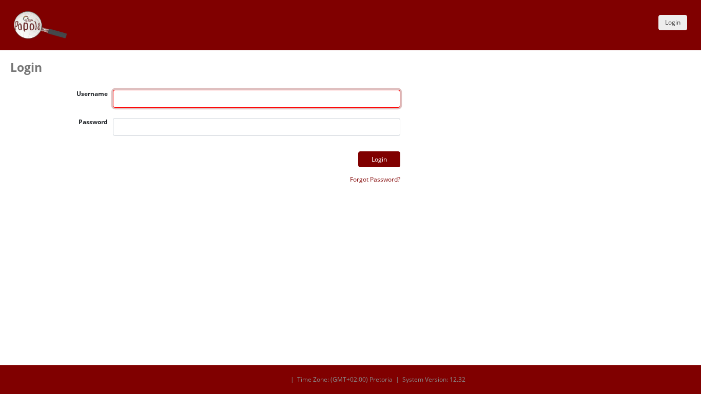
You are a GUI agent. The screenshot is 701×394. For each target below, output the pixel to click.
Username (92, 93)
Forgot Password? (375, 179)
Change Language (261, 380)
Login (672, 22)
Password (93, 121)
